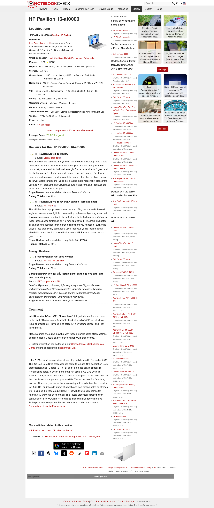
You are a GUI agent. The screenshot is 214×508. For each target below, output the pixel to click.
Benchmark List (67, 347)
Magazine (123, 8)
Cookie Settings (126, 501)
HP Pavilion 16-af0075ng (123, 123)
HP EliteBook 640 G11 (122, 358)
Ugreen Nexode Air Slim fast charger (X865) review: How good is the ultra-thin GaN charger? (175, 58)
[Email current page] (102, 453)
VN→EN (55, 281)
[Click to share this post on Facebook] (41, 453)
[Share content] (34, 453)
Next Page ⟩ (163, 69)
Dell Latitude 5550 (120, 53)
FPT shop (42, 281)
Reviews (42, 8)
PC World (49, 205)
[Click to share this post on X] (64, 453)
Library (136, 8)
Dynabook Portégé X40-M (123, 272)
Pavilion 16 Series (61, 35)
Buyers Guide (106, 8)
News (55, 8)
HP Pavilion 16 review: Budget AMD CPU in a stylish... (73, 436)
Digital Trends (51, 157)
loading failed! (33, 476)
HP (154, 467)
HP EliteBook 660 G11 (122, 30)
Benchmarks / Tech (84, 8)
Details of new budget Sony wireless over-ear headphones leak (149, 118)
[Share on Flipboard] (87, 453)
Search (148, 8)
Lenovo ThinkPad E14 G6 (123, 371)
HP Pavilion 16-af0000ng (123, 133)
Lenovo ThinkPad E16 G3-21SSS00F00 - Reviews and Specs (124, 110)
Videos (66, 8)
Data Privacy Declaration (103, 501)
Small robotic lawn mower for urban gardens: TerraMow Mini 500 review (175, 32)
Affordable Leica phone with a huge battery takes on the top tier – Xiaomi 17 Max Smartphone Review (150, 58)
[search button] (173, 3)
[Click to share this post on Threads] (49, 453)
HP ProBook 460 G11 (122, 142)
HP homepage (43, 124)
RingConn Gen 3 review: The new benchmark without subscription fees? (150, 32)
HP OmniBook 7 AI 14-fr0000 (125, 285)
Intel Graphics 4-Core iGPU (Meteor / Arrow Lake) (72, 57)
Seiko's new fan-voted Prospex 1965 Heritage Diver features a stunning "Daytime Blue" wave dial (175, 117)
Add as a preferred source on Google (71, 445)
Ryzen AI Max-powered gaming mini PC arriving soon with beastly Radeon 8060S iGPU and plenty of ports (175, 91)
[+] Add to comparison (55, 130)
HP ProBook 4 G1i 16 (122, 74)
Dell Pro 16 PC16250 (121, 97)
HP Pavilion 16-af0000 (40, 430)
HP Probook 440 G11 (121, 416)
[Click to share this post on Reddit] (71, 453)
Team (86, 501)
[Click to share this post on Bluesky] (56, 453)
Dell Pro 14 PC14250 (121, 259)
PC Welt (48, 260)
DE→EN (59, 260)
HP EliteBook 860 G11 (122, 37)
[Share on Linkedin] (94, 453)
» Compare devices (80, 130)
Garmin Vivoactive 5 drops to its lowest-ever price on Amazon (150, 93)
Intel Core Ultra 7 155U (40, 43)
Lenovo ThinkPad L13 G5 (123, 345)
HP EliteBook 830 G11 (122, 429)
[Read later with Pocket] (79, 453)
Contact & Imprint (72, 501)
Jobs (159, 8)
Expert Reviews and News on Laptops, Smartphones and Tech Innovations (113, 467)
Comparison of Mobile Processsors (47, 406)
